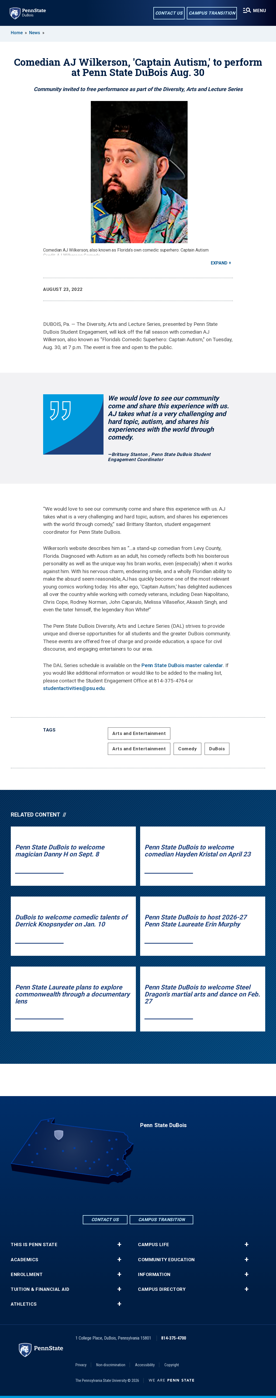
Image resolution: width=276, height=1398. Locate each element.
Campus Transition (212, 13)
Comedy (187, 748)
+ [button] (119, 1244)
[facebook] (124, 1199)
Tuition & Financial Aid (40, 1289)
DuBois (217, 748)
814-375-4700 (173, 1338)
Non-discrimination (110, 1365)
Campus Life (153, 1244)
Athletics (24, 1304)
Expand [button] (219, 263)
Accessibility (145, 1365)
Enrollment (27, 1274)
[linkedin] (138, 1199)
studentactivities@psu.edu (74, 688)
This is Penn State (34, 1244)
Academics (25, 1259)
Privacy (81, 1365)
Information (154, 1274)
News (34, 32)
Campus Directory (161, 1289)
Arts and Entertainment (139, 733)
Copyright (171, 1365)
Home (17, 32)
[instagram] (152, 1199)
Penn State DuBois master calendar (182, 665)
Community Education (166, 1259)
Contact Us (169, 13)
